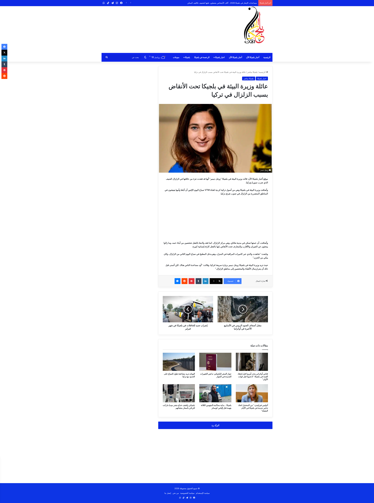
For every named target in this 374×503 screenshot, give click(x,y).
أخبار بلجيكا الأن (252, 57)
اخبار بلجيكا (220, 57)
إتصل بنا (168, 493)
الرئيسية (266, 57)
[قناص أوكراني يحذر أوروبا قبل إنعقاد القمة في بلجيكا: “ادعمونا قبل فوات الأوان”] (252, 362)
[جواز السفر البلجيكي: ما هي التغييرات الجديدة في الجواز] (215, 362)
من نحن (176, 493)
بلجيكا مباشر (252, 72)
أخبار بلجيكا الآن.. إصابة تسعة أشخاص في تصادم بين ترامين (233, 3)
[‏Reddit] (184, 281)
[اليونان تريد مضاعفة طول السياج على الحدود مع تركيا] (179, 362)
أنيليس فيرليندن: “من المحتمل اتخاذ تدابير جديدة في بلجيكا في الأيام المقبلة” (253, 408)
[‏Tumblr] (198, 281)
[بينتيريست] (191, 281)
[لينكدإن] (205, 281)
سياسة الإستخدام (203, 493)
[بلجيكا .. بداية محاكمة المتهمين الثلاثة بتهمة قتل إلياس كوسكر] (215, 393)
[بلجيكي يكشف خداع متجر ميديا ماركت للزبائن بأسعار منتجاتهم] (179, 393)
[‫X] (4, 53)
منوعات (176, 57)
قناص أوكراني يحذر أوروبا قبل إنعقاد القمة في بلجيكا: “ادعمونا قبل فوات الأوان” (253, 376)
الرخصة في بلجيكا (201, 57)
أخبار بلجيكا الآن (235, 57)
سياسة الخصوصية (187, 493)
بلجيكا (187, 57)
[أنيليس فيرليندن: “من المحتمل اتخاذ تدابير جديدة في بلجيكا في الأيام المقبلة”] (252, 393)
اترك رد (215, 425)
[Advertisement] (158, 29)
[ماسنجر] (177, 281)
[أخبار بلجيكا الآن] (254, 25)
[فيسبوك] (4, 47)
